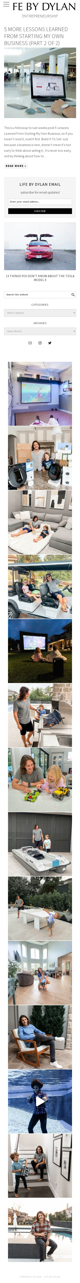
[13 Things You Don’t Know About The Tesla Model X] (40, 269)
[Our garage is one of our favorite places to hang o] (40, 394)
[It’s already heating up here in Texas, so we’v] (40, 522)
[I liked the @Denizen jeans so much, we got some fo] (40, 1166)
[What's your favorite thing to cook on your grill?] (40, 715)
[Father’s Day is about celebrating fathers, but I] (40, 587)
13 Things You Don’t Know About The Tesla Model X (40, 278)
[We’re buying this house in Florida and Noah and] (40, 973)
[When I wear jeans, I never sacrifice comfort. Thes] (40, 1230)
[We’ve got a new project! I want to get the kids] (40, 844)
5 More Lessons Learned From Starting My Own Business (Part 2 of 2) (36, 36)
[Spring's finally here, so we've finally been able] (40, 908)
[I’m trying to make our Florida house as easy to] (40, 458)
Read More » (16, 166)
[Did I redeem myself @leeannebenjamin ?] (40, 1101)
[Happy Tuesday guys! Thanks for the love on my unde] (40, 1037)
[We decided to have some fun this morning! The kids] (40, 651)
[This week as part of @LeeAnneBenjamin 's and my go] (40, 780)
